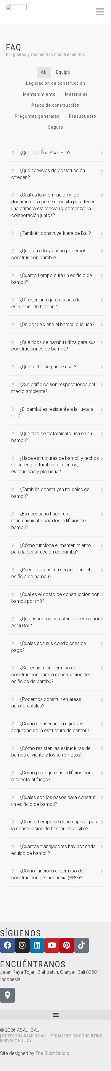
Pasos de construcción (55, 105)
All (43, 72)
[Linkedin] (37, 945)
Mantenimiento (39, 94)
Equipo (63, 72)
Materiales (76, 94)
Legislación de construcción (55, 83)
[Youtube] (51, 945)
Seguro (55, 127)
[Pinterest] (66, 945)
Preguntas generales (37, 116)
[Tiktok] (81, 945)
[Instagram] (22, 945)
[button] (55, 1015)
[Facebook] (7, 945)
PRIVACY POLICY (16, 1040)
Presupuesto (82, 116)
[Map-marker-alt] (7, 995)
